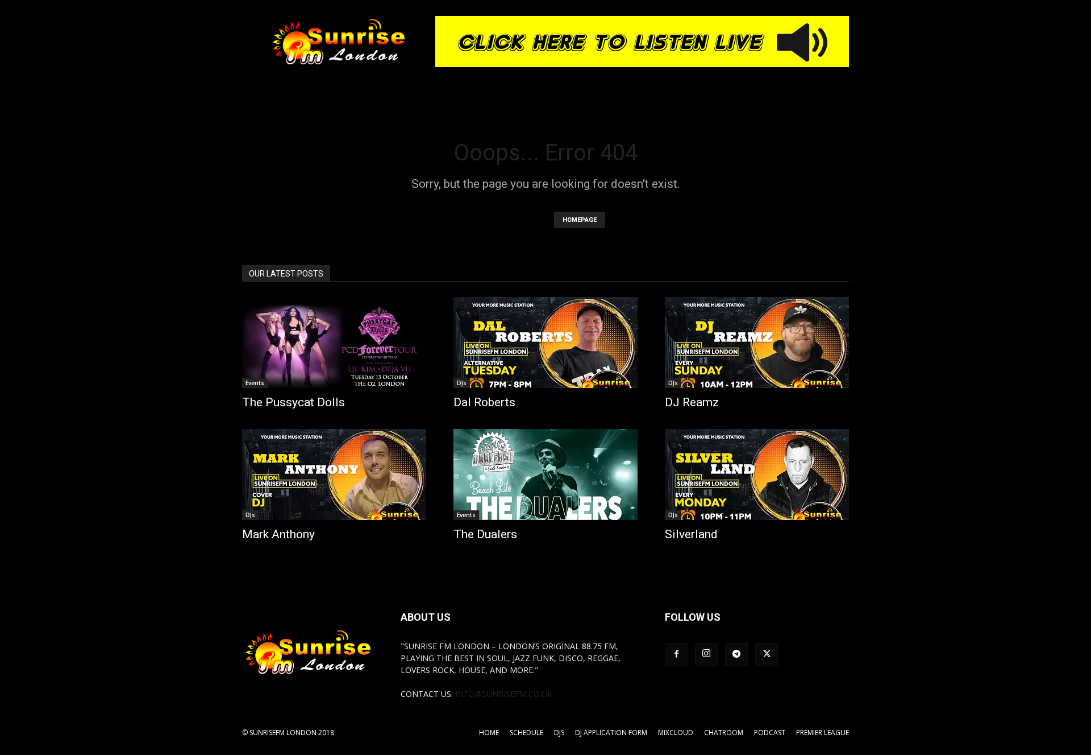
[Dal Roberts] (545, 342)
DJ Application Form (611, 732)
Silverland (691, 534)
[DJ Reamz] (757, 342)
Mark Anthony (278, 534)
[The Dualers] (545, 474)
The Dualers (485, 534)
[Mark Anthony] (334, 474)
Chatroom (723, 732)
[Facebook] (676, 654)
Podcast (769, 732)
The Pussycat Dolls (293, 402)
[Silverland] (757, 474)
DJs (462, 383)
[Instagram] (706, 654)
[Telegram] (736, 654)
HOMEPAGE (580, 220)
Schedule (526, 732)
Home (489, 732)
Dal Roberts (484, 402)
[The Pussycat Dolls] (334, 342)
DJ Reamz (692, 402)
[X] (766, 654)
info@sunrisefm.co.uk (503, 693)
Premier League (822, 732)
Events (254, 383)
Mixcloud (675, 732)
